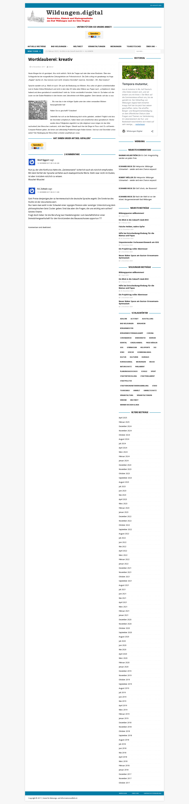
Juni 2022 (122, 542)
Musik (152, 362)
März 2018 (123, 761)
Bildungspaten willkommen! (131, 213)
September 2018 (125, 735)
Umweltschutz (150, 390)
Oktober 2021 (124, 577)
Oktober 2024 (124, 435)
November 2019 (125, 675)
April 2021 (123, 602)
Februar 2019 (124, 714)
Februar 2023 (124, 508)
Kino (122, 352)
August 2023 (124, 482)
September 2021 (125, 581)
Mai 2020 (122, 650)
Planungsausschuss (129, 371)
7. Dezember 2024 (127, 245)
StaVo (154, 386)
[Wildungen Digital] (65, 22)
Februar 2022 (124, 559)
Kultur (123, 357)
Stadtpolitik (126, 381)
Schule (144, 371)
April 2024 (123, 448)
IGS (155, 347)
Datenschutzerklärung (152, 793)
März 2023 (123, 504)
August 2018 (124, 740)
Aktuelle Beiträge (37, 46)
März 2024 (123, 452)
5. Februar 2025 (126, 223)
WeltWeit (78, 46)
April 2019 (123, 705)
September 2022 (125, 529)
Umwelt (136, 390)
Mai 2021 (122, 598)
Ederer (51, 67)
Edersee (152, 338)
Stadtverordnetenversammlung (134, 386)
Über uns (150, 46)
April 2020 (123, 654)
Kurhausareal (126, 362)
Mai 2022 (122, 547)
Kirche (131, 352)
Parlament (140, 367)
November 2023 (125, 469)
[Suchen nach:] (148, 51)
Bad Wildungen (58, 46)
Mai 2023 (122, 495)
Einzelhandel (136, 343)
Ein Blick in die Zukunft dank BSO (134, 220)
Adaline (123, 319)
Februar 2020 (124, 663)
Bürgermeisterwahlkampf (131, 333)
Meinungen (115, 46)
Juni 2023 (122, 491)
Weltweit (134, 400)
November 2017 (125, 778)
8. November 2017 (38, 67)
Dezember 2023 (125, 465)
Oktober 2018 (124, 731)
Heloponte (145, 347)
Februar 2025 (124, 422)
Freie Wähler (151, 343)
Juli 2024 (122, 444)
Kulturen (134, 357)
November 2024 (125, 431)
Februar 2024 (124, 456)
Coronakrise (126, 338)
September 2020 (125, 632)
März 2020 (123, 658)
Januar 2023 (123, 512)
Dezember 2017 (125, 774)
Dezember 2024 (125, 426)
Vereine (123, 400)
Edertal (123, 343)
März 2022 (123, 555)
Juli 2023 (122, 486)
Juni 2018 (122, 748)
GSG (121, 347)
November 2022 (125, 521)
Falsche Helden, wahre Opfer (132, 227)
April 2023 (123, 499)
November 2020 (125, 624)
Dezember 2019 (125, 671)
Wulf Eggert (43, 160)
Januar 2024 (123, 461)
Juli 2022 (122, 538)
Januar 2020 (123, 667)
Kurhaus (145, 357)
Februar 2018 (124, 766)
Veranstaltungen (96, 46)
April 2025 (123, 418)
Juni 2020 (122, 645)
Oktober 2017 (124, 783)
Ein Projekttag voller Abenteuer (133, 249)
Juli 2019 (122, 692)
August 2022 (124, 534)
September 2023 (125, 478)
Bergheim (141, 323)
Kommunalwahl (144, 352)
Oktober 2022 (124, 525)
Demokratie (140, 338)
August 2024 (124, 439)
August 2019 (124, 688)
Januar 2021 (123, 615)
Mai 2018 (122, 753)
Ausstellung (147, 319)
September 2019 (125, 684)
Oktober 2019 (124, 680)
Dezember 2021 (125, 568)
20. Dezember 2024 (127, 238)
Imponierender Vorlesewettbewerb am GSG (139, 242)
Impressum (123, 793)
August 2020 (124, 637)
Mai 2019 (122, 701)
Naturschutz (126, 367)
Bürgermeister (126, 328)
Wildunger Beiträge (140, 267)
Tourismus (125, 390)
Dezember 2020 (125, 620)
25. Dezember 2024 (127, 229)
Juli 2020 (122, 641)
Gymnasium (132, 347)
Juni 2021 (122, 594)
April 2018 (123, 757)
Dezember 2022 (125, 516)
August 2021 (124, 585)
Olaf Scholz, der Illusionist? (146, 188)
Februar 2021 (124, 611)
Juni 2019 (122, 697)
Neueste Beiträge (139, 208)
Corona (150, 333)
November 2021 (125, 572)
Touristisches (134, 46)
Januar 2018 (123, 770)
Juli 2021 (122, 589)
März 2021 (123, 607)
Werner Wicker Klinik (129, 405)
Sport (153, 371)
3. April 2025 (125, 216)
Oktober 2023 (124, 473)
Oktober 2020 (124, 628)
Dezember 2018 (125, 723)
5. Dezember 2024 (127, 252)
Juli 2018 (122, 744)
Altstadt (134, 319)
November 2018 (125, 727)
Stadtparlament (147, 376)
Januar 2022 (123, 564)
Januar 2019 (123, 718)
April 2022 (123, 551)
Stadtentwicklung (128, 376)
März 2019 (123, 710)
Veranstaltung (126, 395)
